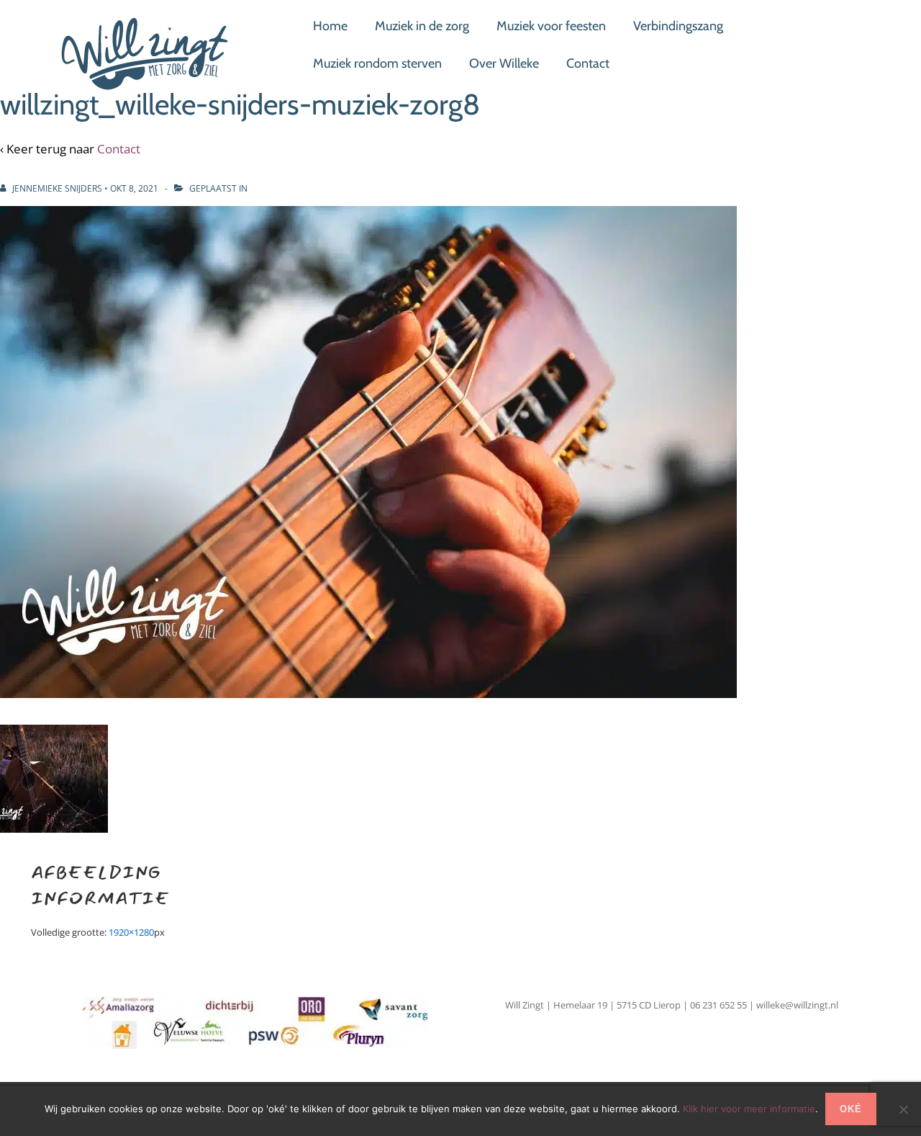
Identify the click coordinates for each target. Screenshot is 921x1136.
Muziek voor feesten (551, 26)
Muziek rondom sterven (377, 63)
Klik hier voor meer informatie (749, 1108)
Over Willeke (504, 63)
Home (330, 26)
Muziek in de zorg (422, 26)
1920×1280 (131, 932)
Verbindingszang (678, 26)
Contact (587, 63)
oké (851, 1109)
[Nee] (903, 1109)
